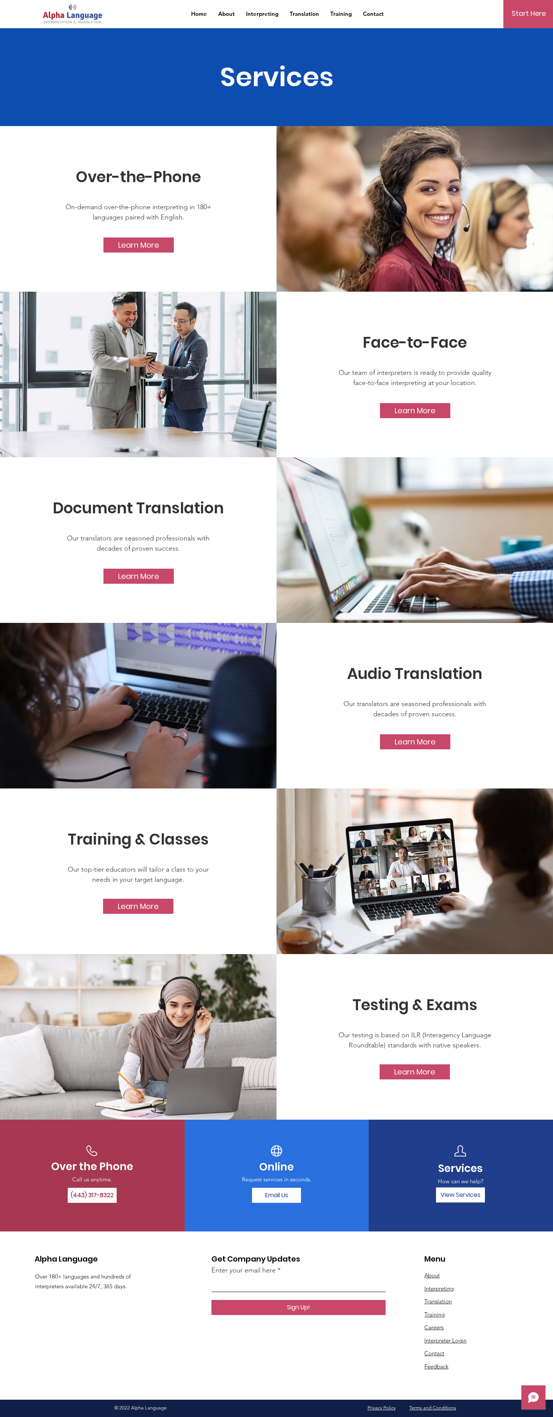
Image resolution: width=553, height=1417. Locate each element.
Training (434, 1314)
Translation (438, 1301)
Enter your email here (243, 1270)
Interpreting (439, 1288)
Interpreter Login (445, 1340)
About (432, 1275)
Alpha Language (66, 1259)
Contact (434, 1353)
